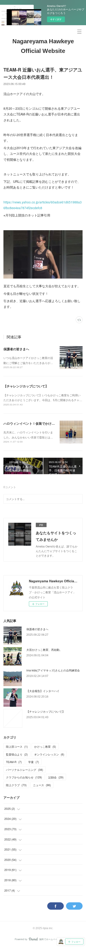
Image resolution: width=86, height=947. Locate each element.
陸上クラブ (16, 785)
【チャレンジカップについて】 (25, 386)
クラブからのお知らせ (24, 777)
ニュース (42, 785)
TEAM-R (14, 762)
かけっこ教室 (45, 746)
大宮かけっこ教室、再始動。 (44, 649)
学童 (33, 762)
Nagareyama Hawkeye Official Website (43, 46)
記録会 (56, 777)
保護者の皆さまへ (16, 349)
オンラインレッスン (49, 754)
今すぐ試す (56, 19)
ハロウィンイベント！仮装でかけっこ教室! (34, 423)
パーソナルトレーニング (24, 770)
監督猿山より (17, 754)
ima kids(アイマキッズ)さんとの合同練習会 (53, 670)
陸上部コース (17, 746)
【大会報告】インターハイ (42, 691)
